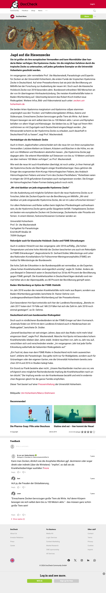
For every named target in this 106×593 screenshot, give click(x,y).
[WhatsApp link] (94, 560)
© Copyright (14, 432)
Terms (90, 537)
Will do (39, 581)
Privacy (90, 542)
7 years (92, 456)
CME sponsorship (52, 550)
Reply (13, 472)
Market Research (52, 546)
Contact (90, 533)
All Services (50, 554)
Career (12, 546)
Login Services (51, 537)
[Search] (94, 11)
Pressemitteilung (46, 384)
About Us (13, 533)
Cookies (90, 546)
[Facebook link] (69, 560)
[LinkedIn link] (88, 560)
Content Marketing (53, 542)
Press (12, 542)
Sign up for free (66, 581)
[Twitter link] (75, 560)
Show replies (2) (18, 519)
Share (86, 16)
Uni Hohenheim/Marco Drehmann (38, 393)
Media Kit (49, 533)
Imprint (90, 550)
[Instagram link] (82, 560)
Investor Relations (16, 537)
